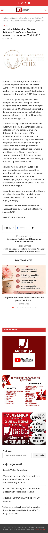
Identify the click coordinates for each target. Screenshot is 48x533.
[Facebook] (18, 3)
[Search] (45, 9)
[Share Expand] (32, 227)
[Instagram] (22, 3)
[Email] (29, 3)
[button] (4, 287)
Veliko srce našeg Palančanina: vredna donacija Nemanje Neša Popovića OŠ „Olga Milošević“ (21, 510)
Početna (5, 18)
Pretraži (39, 455)
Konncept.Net (40, 529)
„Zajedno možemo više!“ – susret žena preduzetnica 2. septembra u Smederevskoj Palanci (21, 479)
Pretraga (7, 451)
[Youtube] (25, 3)
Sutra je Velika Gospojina (14, 470)
